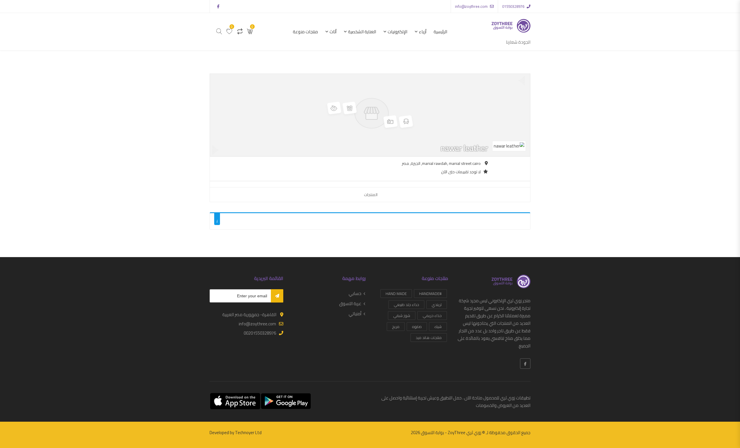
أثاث (333, 31)
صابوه (417, 326)
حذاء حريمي (432, 315)
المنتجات (371, 194)
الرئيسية (440, 31)
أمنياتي (355, 313)
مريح (395, 326)
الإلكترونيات (397, 31)
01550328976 (513, 6)
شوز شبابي (401, 315)
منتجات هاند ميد (429, 337)
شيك (438, 326)
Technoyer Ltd (248, 432)
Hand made (396, 293)
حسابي (355, 293)
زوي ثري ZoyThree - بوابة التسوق (451, 432)
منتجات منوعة (305, 31)
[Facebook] (525, 363)
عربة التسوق (350, 303)
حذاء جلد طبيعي (406, 304)
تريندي (437, 304)
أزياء (422, 31)
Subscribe (277, 296)
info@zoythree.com (471, 6)
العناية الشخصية (362, 31)
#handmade (430, 293)
